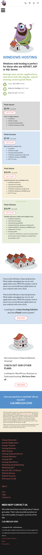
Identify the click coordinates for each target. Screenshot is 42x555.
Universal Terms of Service (9, 538)
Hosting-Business (9, 448)
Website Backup (8, 473)
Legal (3, 541)
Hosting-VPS (7, 459)
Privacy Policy (5, 544)
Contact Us (6, 497)
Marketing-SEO (8, 467)
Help (4, 494)
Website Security (9, 476)
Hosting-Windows (9, 456)
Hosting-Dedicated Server (12, 454)
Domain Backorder (9, 440)
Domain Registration (10, 443)
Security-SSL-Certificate (11, 470)
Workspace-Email (9, 478)
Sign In (4, 486)
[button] (4, 9)
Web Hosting (7, 451)
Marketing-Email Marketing (13, 465)
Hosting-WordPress (10, 462)
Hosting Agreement (26, 413)
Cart (3, 492)
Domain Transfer (8, 445)
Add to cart (10, 112)
